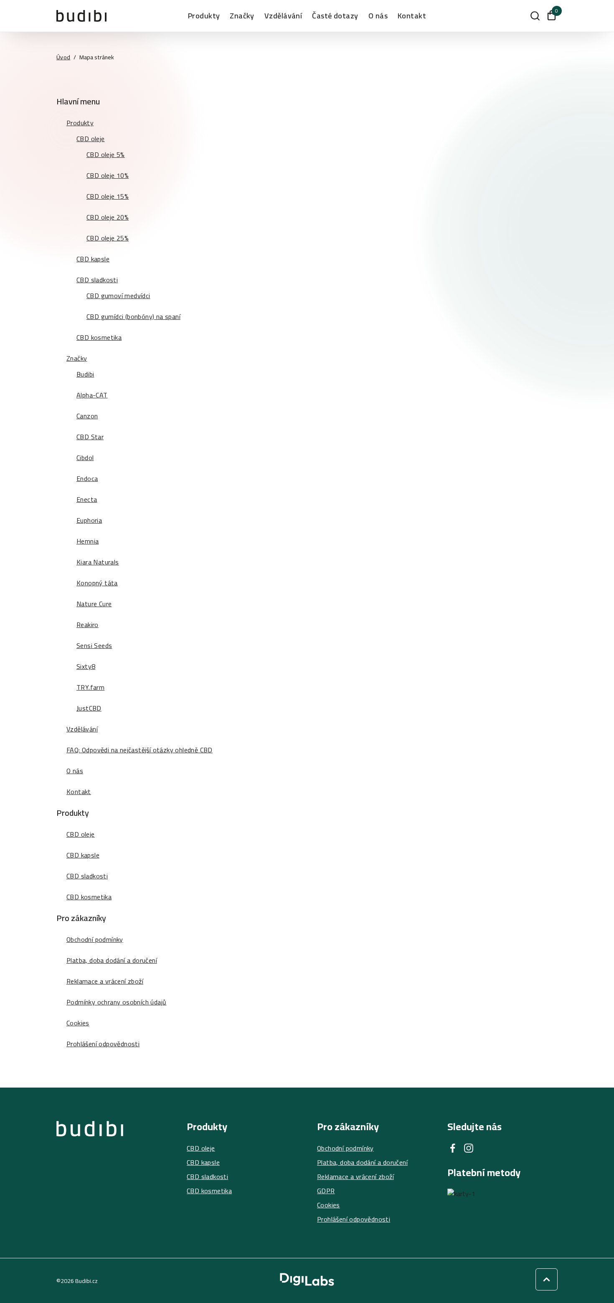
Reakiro (87, 624)
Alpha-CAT (92, 395)
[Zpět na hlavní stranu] (89, 1173)
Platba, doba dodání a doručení (111, 960)
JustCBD (88, 708)
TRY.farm (90, 687)
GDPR (326, 1190)
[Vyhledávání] (535, 15)
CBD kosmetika (99, 337)
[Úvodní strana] (81, 15)
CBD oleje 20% (107, 217)
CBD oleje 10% (107, 175)
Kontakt (412, 16)
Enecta (86, 499)
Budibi (85, 374)
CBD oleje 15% (107, 196)
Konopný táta (97, 582)
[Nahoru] (546, 1279)
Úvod (63, 57)
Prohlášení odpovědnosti (103, 1043)
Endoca (87, 478)
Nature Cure (94, 603)
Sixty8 (85, 666)
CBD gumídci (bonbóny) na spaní (133, 316)
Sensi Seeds (94, 645)
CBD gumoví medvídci (118, 295)
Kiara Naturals (97, 562)
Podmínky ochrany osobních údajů (116, 1002)
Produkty (204, 16)
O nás (378, 16)
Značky (76, 358)
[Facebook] (452, 1148)
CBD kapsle (92, 258)
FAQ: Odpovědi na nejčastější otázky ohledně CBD (139, 749)
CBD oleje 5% (105, 154)
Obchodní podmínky (94, 939)
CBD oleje (90, 138)
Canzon (87, 415)
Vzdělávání (283, 16)
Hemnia (87, 541)
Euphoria (89, 520)
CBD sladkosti (97, 279)
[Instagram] (468, 1148)
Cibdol (85, 457)
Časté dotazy (335, 16)
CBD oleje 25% (107, 238)
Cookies (77, 1022)
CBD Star (90, 436)
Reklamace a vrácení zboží (104, 981)
